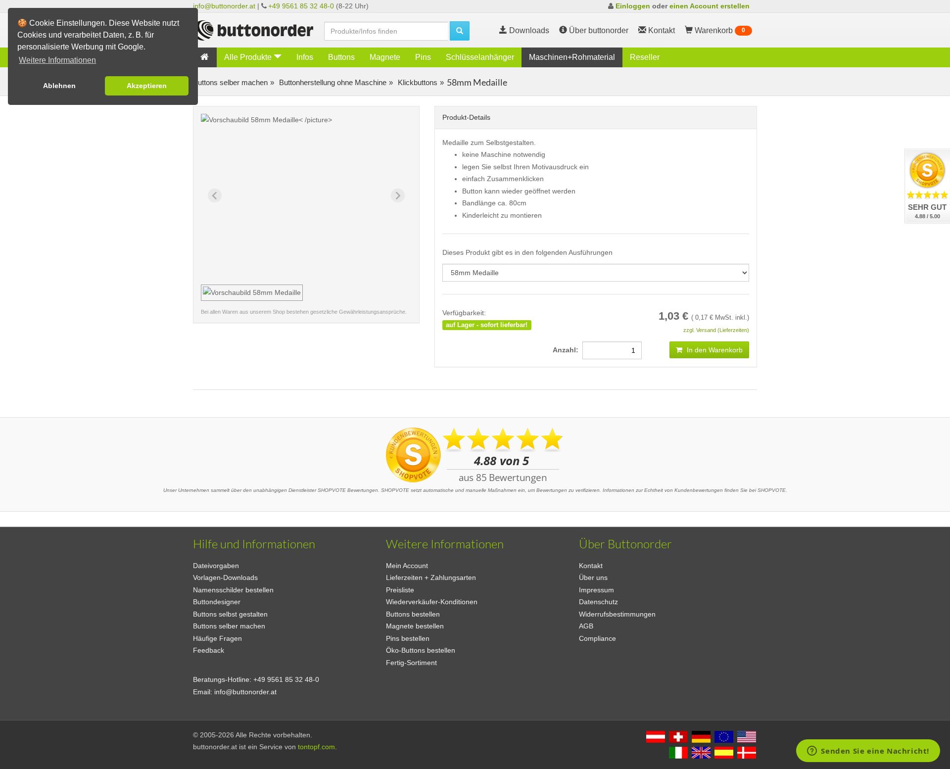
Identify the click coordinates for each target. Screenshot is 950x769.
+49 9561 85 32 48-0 (301, 6)
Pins (423, 57)
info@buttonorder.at (224, 6)
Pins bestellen (407, 638)
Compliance (597, 638)
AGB (586, 626)
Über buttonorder (597, 30)
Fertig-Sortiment (411, 663)
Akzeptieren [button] (147, 86)
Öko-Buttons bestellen (420, 650)
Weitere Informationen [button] (57, 60)
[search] (460, 31)
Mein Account (407, 566)
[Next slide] (398, 195)
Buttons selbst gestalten (230, 614)
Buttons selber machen (230, 82)
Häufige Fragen (217, 638)
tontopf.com (316, 747)
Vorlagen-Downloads (225, 577)
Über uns (593, 577)
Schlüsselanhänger (480, 57)
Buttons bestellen (413, 614)
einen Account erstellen (709, 6)
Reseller (645, 57)
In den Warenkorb (714, 350)
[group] (252, 293)
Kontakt (591, 566)
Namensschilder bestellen (233, 590)
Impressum (596, 590)
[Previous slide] (215, 195)
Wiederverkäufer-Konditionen (431, 602)
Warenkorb (719, 30)
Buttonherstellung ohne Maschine (331, 82)
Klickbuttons (416, 82)
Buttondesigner (216, 602)
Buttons (341, 57)
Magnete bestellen (415, 626)
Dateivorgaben (216, 566)
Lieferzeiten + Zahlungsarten (431, 577)
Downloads (528, 30)
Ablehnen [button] (59, 86)
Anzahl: (567, 350)
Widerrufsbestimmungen (617, 614)
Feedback (208, 650)
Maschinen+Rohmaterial (572, 57)
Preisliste (400, 590)
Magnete (385, 57)
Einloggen (633, 6)
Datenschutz (598, 602)
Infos (304, 57)
